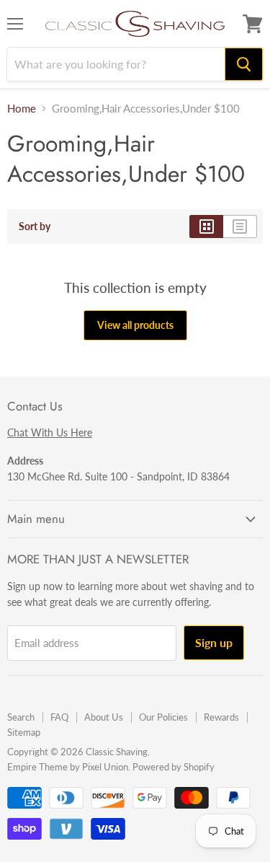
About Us (103, 717)
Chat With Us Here (49, 432)
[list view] (240, 226)
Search (21, 717)
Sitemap (23, 732)
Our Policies (163, 717)
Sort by (34, 226)
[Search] (244, 64)
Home (21, 108)
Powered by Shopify (173, 767)
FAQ (59, 717)
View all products (135, 325)
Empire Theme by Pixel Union (67, 767)
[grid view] (206, 226)
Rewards (221, 717)
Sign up (214, 642)
